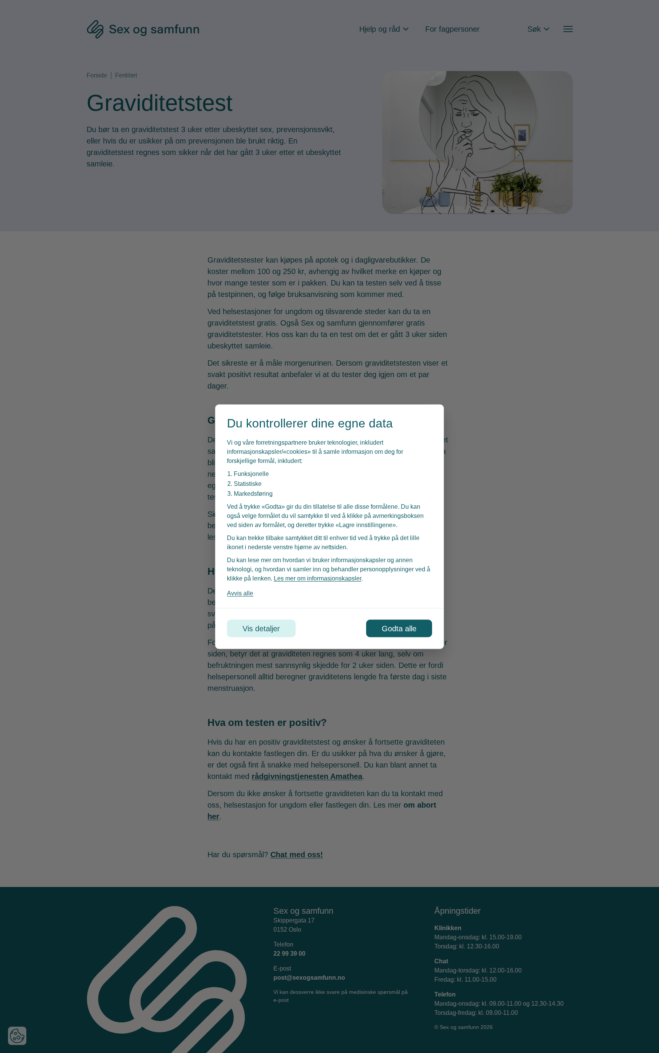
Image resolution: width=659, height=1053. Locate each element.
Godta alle (399, 628)
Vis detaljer (261, 628)
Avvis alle (240, 593)
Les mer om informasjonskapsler (317, 578)
